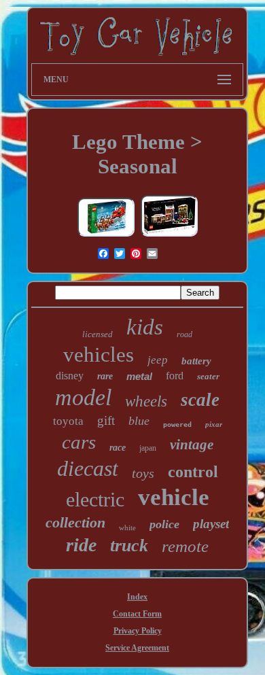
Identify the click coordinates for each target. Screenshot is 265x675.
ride (81, 544)
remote (185, 546)
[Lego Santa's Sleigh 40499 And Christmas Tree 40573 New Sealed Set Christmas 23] (106, 236)
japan (147, 448)
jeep (157, 359)
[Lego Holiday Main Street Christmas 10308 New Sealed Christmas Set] (169, 236)
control (193, 472)
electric (95, 499)
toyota (68, 421)
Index (137, 597)
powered (177, 424)
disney (70, 375)
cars (79, 442)
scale (200, 400)
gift (106, 420)
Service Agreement (137, 648)
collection (75, 522)
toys (143, 473)
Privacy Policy (137, 631)
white (127, 527)
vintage (191, 444)
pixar (213, 424)
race (117, 448)
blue (138, 421)
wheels (146, 401)
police (164, 524)
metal (139, 376)
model (83, 397)
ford (174, 375)
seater (208, 376)
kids (144, 327)
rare (105, 376)
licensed (97, 334)
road (184, 334)
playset (211, 524)
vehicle (173, 497)
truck (129, 545)
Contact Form (137, 614)
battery (196, 361)
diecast (87, 468)
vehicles (98, 354)
